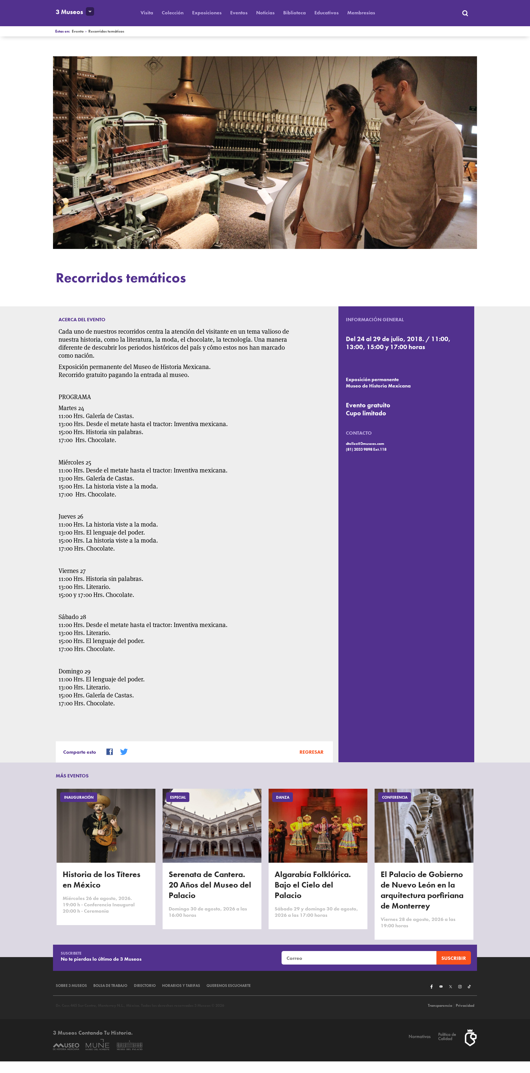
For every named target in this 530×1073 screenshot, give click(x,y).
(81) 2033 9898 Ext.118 (366, 449)
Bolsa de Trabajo (110, 985)
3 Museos (69, 12)
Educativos (326, 12)
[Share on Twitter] (121, 751)
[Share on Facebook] (107, 751)
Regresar (312, 752)
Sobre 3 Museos (71, 985)
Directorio (145, 985)
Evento (78, 31)
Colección (173, 12)
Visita (147, 12)
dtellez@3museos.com (365, 443)
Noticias (265, 12)
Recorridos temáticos (106, 31)
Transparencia (440, 1005)
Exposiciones (207, 12)
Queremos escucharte (228, 985)
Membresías (361, 12)
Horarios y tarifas (181, 985)
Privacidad (465, 1005)
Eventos (239, 12)
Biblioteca (294, 12)
